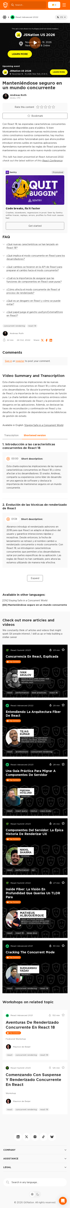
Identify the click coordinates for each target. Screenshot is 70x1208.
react (9, 692)
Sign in (8, 361)
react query (21, 811)
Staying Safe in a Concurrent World (43, 425)
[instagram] (35, 1137)
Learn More (20, 54)
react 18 (32, 326)
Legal (7, 1167)
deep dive (32, 933)
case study (45, 811)
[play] (35, 43)
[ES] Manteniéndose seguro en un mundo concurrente (34, 605)
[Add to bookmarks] (62, 650)
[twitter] (26, 1137)
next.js (34, 811)
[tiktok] (43, 1137)
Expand (35, 578)
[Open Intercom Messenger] (63, 1201)
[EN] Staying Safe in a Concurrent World (24, 600)
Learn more (59, 72)
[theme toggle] (35, 1194)
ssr (33, 870)
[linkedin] (18, 1137)
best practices (39, 692)
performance (22, 692)
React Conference (52, 160)
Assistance (10, 1158)
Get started (35, 226)
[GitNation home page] (5, 5)
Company (9, 1150)
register (20, 361)
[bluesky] (52, 1137)
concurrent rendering (14, 326)
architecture (22, 752)
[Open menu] (64, 5)
